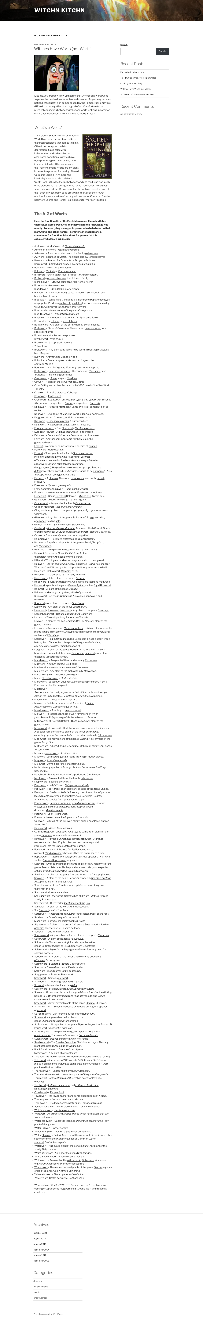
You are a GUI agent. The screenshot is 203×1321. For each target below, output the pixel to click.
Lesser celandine (55, 817)
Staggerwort (41, 974)
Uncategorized (40, 1297)
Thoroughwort (42, 1070)
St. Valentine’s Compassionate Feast (137, 94)
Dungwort (39, 424)
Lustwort (90, 653)
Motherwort (41, 746)
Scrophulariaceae (83, 453)
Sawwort (39, 878)
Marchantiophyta (73, 628)
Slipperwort (40, 924)
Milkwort (39, 713)
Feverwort (40, 449)
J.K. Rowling (72, 563)
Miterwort (39, 721)
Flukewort (40, 485)
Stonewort (40, 1017)
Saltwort (39, 863)
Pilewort (39, 817)
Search (124, 45)
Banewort (86, 613)
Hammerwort (41, 538)
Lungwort (60, 360)
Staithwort (40, 978)
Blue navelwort (42, 310)
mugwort (45, 749)
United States (54, 696)
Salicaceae (88, 1160)
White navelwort (43, 1153)
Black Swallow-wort (45, 1049)
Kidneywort (40, 596)
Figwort (38, 453)
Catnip (80, 381)
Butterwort (40, 371)
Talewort (39, 1056)
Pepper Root (57, 1092)
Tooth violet (54, 396)
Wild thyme (56, 339)
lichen (79, 1099)
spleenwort (53, 667)
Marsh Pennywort (44, 674)
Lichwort (39, 617)
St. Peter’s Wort (42, 1031)
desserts (37, 1281)
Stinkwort (39, 992)
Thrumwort (40, 1078)
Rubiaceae (91, 660)
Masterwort (40, 688)
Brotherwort (41, 339)
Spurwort (39, 967)
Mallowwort (41, 671)
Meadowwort (41, 710)
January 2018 (39, 1244)
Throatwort (40, 1074)
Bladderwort (41, 289)
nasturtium (74, 1103)
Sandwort (39, 874)
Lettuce (52, 920)
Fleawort (39, 478)
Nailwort (39, 767)
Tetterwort (40, 1060)
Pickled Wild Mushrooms (132, 72)
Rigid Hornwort (102, 585)
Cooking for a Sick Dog (131, 83)
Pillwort (49, 431)
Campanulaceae (67, 271)
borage (72, 324)
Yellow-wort (41, 1178)
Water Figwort (42, 1128)
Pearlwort (39, 788)
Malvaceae (90, 671)
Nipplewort (40, 781)
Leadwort (65, 610)
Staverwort (66, 974)
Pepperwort (41, 803)
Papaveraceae (98, 299)
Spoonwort (40, 956)
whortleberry (70, 321)
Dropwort (39, 421)
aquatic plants (71, 289)
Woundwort (41, 1167)
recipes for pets (40, 1286)
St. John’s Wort (42, 1013)
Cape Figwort (45, 474)
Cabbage (72, 392)
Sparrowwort (41, 935)
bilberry (55, 321)
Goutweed (61, 531)
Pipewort (70, 817)
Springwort (40, 963)
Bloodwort (40, 299)
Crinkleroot (40, 1092)
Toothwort (40, 1085)
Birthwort (39, 274)
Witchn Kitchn (59, 10)
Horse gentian (55, 449)
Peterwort (39, 813)
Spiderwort (40, 942)
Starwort (44, 910)
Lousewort (40, 638)
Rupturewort (41, 856)
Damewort (40, 406)
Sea (88, 903)
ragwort (41, 1010)
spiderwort (51, 753)
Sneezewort (91, 924)
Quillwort (39, 821)
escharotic (65, 303)
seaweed (41, 521)
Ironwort (39, 588)
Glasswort (40, 517)
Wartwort (39, 1113)
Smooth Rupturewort (54, 860)
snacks (36, 1292)
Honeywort (40, 578)
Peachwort (40, 785)
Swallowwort (41, 1042)
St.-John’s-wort (50, 678)
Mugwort (39, 760)
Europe (92, 717)
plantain (53, 478)
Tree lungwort (42, 1099)
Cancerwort (40, 378)
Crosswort (40, 399)
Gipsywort (40, 510)
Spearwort (82, 531)
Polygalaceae (54, 713)
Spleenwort (40, 949)
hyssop (46, 467)
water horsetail (69, 1020)
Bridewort (39, 328)
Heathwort (40, 549)
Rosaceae (80, 849)
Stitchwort (40, 1003)
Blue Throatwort (43, 314)
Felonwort (40, 435)
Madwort (49, 506)
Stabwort (39, 970)
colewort (63, 978)
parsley (42, 556)
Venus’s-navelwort (44, 1106)
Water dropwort (43, 1120)
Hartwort (39, 542)
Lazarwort (40, 610)
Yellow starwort (43, 1174)
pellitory (89, 538)
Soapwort (39, 931)
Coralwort (39, 396)
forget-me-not (46, 888)
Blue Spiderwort (73, 945)
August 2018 (39, 1238)
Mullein (49, 364)
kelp (58, 521)
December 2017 (41, 1249)
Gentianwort (41, 503)
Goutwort (39, 528)
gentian (71, 317)
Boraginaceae (91, 324)
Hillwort (38, 560)
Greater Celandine (66, 1042)
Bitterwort (40, 285)
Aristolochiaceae (56, 278)
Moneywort (40, 728)
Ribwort (86, 838)
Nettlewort (40, 778)
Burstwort (39, 367)
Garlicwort (40, 499)
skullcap (89, 581)
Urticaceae (87, 778)
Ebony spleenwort (44, 428)
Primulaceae (105, 735)
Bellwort (39, 271)
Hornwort (39, 585)
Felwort (38, 446)
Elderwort (67, 428)
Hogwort (39, 563)
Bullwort (39, 356)
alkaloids (77, 303)
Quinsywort (40, 828)
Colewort (39, 392)
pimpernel (98, 471)
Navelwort (40, 774)
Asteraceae (91, 253)
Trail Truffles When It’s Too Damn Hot (138, 77)
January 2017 (39, 1255)
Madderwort (41, 660)
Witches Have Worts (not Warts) (63, 48)
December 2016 (41, 1260)
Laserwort (40, 606)
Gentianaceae (83, 503)
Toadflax (72, 378)
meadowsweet (93, 328)
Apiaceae (59, 556)
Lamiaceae (105, 746)
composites (77, 478)
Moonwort (40, 738)
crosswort (46, 706)
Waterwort (40, 1145)
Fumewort (40, 496)
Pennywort (40, 792)
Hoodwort (40, 581)
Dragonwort (41, 417)
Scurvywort (40, 892)
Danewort (39, 414)
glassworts (59, 871)
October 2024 (40, 1233)
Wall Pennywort (43, 1110)
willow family (74, 1160)
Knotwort (39, 603)
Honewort (39, 574)
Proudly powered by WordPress (48, 1314)
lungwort (58, 488)
